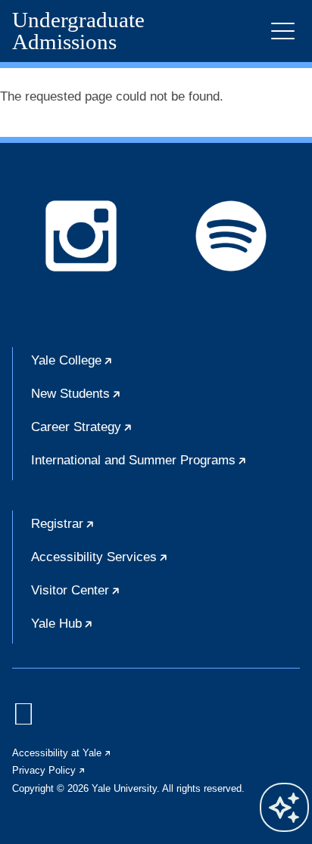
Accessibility (146, 563)
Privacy (49, 770)
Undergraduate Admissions (78, 31)
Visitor (122, 596)
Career (128, 433)
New (122, 400)
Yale (118, 366)
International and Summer (165, 466)
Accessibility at (62, 753)
